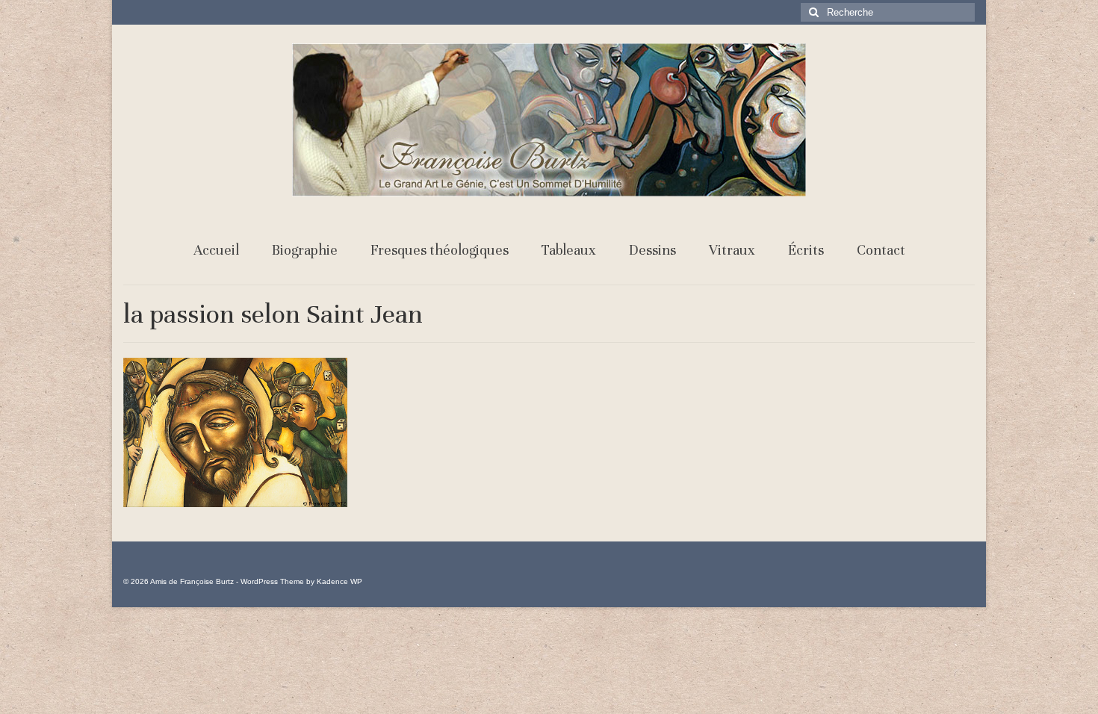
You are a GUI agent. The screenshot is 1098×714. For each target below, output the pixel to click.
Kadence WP (339, 581)
